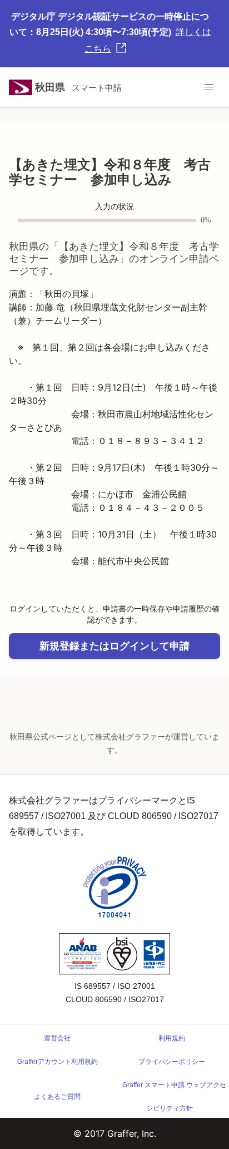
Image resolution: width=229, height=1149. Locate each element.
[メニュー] (209, 87)
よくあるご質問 (57, 1097)
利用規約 (171, 1038)
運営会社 (57, 1038)
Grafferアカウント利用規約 (57, 1062)
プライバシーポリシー (171, 1062)
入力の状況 (114, 207)
